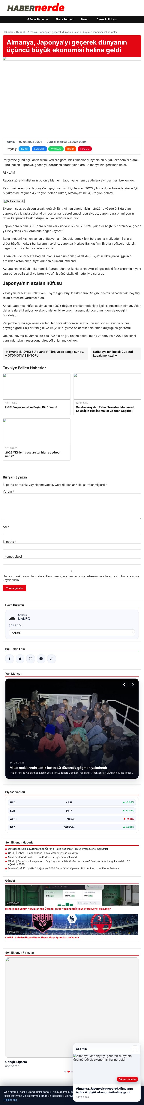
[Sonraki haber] (132, 684)
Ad (6, 527)
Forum (85, 19)
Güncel (20, 31)
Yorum (8, 491)
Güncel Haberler (37, 19)
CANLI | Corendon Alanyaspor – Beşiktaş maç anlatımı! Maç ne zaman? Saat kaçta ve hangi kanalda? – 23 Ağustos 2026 (69, 863)
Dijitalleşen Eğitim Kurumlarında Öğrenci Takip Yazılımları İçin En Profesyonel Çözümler (58, 848)
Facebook (39, 148)
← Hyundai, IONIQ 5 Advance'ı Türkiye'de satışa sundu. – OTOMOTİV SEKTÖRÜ (44, 353)
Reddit (70, 148)
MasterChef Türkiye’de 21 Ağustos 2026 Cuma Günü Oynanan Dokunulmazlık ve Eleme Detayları (64, 868)
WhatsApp (56, 148)
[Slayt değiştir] (65, 1071)
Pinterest (84, 148)
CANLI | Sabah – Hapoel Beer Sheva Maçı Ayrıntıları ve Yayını (43, 852)
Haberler (8, 31)
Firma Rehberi (65, 19)
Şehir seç (15, 625)
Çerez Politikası (107, 19)
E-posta (9, 541)
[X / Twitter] (20, 659)
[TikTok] (51, 659)
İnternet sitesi (12, 556)
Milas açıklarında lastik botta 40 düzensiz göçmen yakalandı (42, 857)
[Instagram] (30, 659)
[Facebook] (9, 659)
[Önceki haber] (125, 684)
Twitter (24, 148)
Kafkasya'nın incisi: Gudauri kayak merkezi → (113, 353)
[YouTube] (41, 659)
